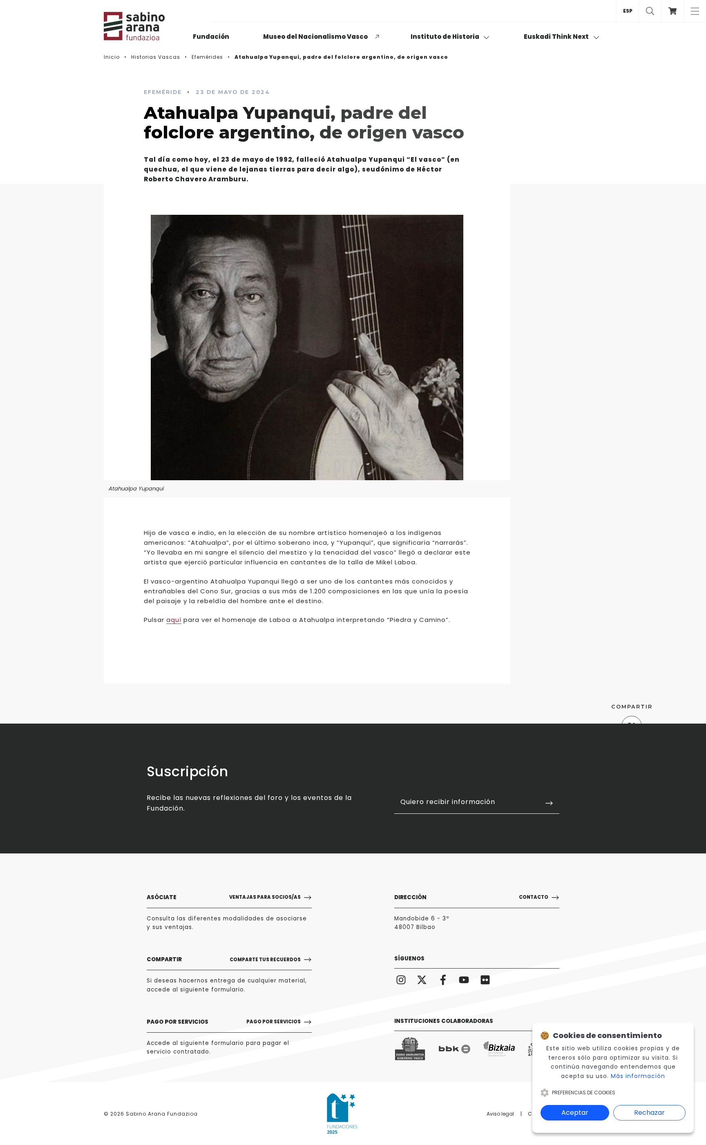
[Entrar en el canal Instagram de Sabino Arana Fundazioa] (401, 979)
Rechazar (649, 1112)
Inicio (112, 56)
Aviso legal (500, 1113)
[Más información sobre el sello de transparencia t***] (342, 1113)
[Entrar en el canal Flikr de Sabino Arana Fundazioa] (485, 979)
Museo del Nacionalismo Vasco (315, 36)
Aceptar (574, 1112)
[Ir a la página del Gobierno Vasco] (410, 1049)
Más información (638, 1076)
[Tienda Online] (672, 11)
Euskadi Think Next (557, 36)
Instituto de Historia (445, 36)
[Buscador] (650, 11)
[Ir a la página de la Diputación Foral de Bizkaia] (499, 1049)
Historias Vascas (155, 56)
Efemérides (207, 56)
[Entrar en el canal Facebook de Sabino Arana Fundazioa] (443, 979)
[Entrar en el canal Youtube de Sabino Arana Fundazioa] (464, 979)
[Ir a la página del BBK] (454, 1049)
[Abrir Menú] (695, 11)
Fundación (211, 36)
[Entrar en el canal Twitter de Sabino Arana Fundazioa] (422, 979)
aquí (173, 619)
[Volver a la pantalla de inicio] (144, 26)
